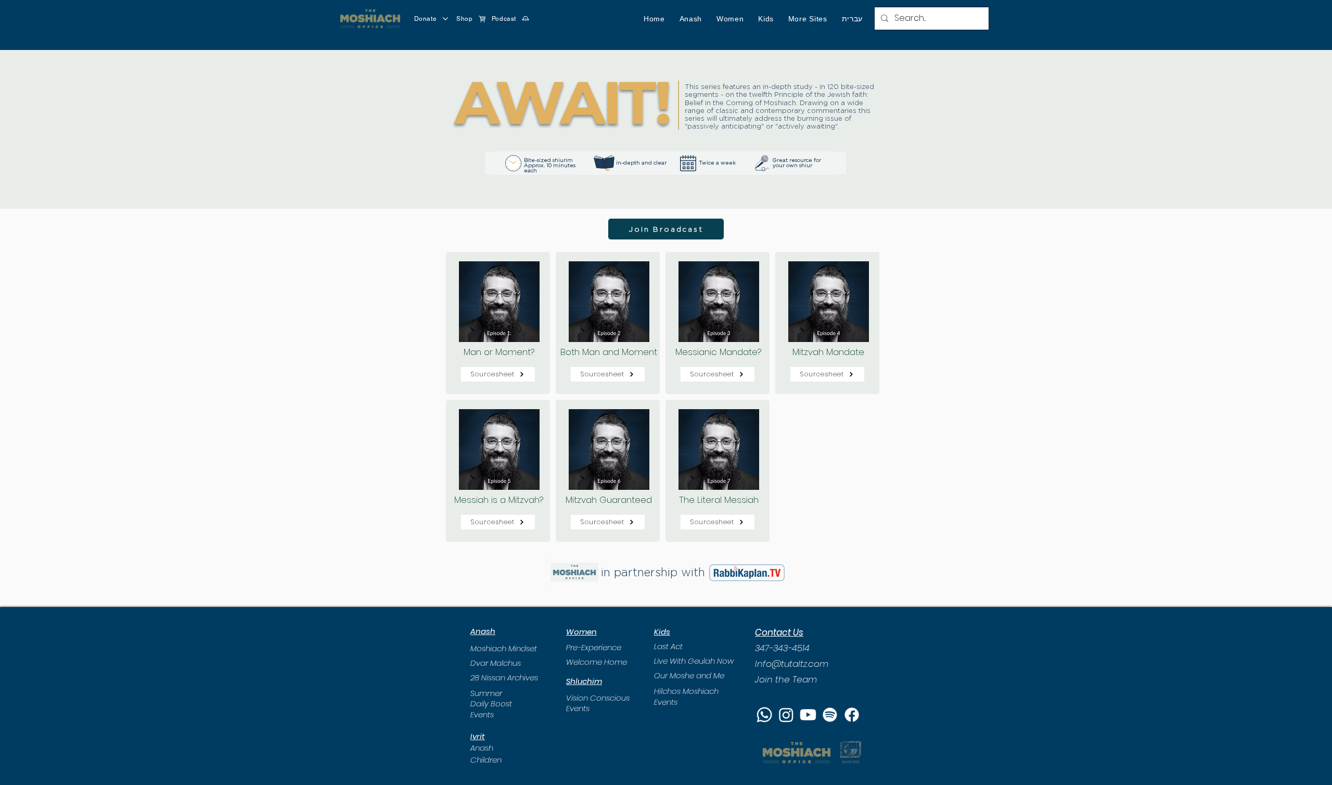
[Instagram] (786, 714)
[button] (691, 18)
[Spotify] (830, 714)
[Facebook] (851, 714)
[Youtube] (808, 714)
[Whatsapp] (764, 714)
